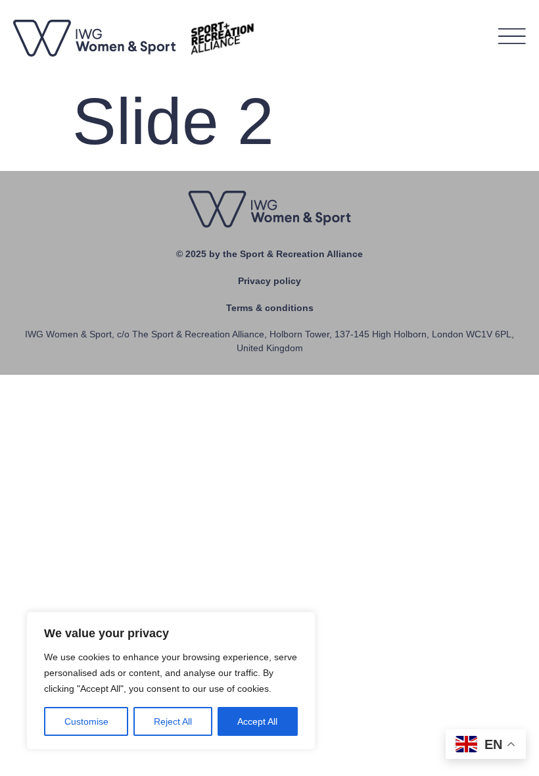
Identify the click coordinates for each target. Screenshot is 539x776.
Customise (86, 721)
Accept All (257, 721)
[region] (171, 681)
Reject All (173, 721)
